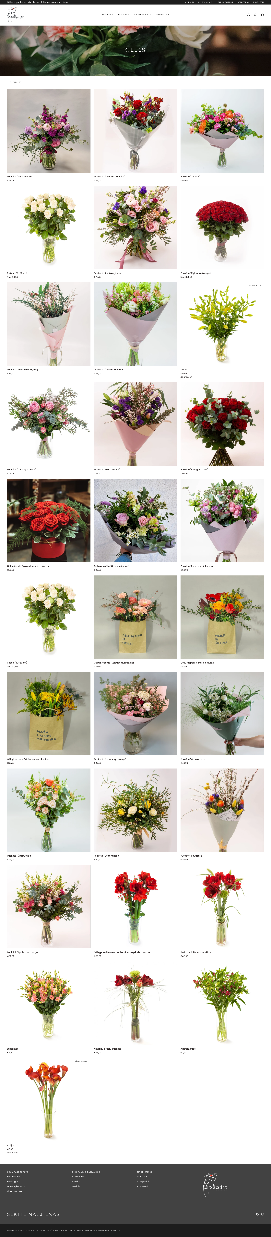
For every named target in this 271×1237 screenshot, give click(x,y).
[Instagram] (262, 1214)
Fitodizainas (16, 1230)
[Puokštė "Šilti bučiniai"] (48, 810)
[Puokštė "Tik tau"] (222, 131)
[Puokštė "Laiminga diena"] (48, 424)
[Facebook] (257, 1214)
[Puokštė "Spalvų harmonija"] (48, 906)
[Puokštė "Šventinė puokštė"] (135, 131)
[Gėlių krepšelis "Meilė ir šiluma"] (222, 617)
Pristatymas (38, 1230)
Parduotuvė (13, 1176)
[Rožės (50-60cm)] (48, 617)
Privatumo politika (72, 1230)
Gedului (76, 1186)
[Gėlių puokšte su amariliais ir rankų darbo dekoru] (135, 906)
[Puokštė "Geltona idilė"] (135, 810)
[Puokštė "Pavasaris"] (222, 810)
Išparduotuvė (14, 1191)
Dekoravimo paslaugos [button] (86, 1172)
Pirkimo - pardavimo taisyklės (102, 1230)
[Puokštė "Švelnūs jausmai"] (135, 324)
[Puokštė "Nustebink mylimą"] (48, 324)
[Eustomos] (48, 1003)
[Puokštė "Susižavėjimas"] (135, 227)
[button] (108, 15)
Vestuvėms (78, 1176)
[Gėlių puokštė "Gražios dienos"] (135, 520)
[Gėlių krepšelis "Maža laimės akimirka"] (48, 713)
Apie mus (142, 1176)
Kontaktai (142, 1186)
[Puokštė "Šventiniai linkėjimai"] (222, 520)
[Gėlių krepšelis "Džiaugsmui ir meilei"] (135, 617)
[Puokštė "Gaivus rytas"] (222, 713)
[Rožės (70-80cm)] (48, 227)
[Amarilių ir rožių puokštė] (135, 1003)
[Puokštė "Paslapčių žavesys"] (135, 713)
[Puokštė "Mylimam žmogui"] (222, 227)
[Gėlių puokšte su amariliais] (222, 906)
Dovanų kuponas (16, 1186)
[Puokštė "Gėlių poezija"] (135, 424)
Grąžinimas (53, 1230)
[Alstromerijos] (222, 1003)
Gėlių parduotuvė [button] (17, 1172)
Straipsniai (143, 1181)
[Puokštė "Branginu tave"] (222, 424)
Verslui (75, 1181)
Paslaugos (12, 1181)
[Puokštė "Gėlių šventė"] (48, 131)
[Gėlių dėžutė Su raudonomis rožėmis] (48, 520)
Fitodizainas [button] (144, 1172)
